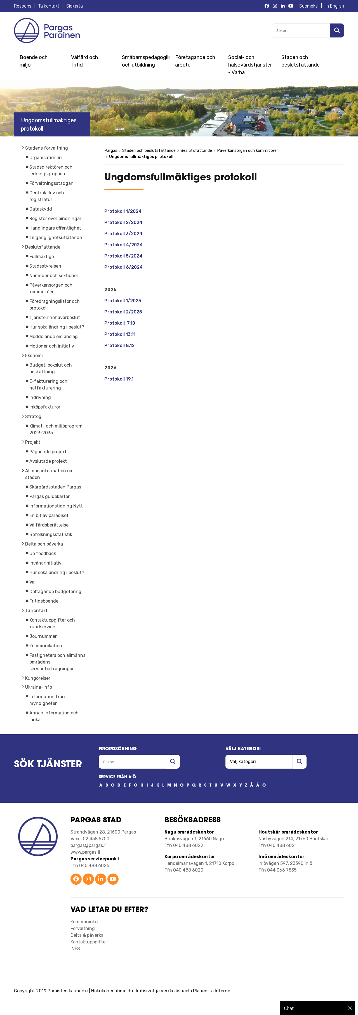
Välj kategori (243, 749)
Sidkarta (74, 6)
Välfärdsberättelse (49, 525)
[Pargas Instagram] (275, 6)
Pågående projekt (48, 451)
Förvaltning (82, 928)
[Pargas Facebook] (267, 6)
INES (75, 948)
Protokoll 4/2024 (123, 244)
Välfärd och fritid (84, 61)
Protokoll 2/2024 (123, 222)
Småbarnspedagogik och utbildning (145, 61)
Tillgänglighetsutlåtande (55, 237)
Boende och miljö (34, 61)
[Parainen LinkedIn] (100, 879)
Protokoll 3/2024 (123, 233)
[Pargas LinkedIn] (283, 6)
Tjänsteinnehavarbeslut (54, 317)
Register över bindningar (55, 218)
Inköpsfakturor (44, 407)
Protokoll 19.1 (118, 379)
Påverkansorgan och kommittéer (247, 150)
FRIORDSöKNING (118, 749)
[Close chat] (350, 1008)
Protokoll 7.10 (119, 323)
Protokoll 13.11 (119, 334)
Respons (22, 6)
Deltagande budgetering (55, 591)
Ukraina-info (38, 687)
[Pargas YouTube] (290, 6)
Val (32, 582)
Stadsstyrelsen (45, 266)
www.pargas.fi (85, 852)
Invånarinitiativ (45, 563)
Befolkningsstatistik (50, 534)
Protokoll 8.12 (119, 345)
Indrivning (40, 397)
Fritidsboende (43, 601)
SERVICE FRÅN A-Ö (117, 777)
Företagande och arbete (195, 61)
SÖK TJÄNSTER (48, 765)
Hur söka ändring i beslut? (56, 327)
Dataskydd (40, 209)
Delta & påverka (86, 935)
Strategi (34, 416)
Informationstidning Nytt (56, 506)
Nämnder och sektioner (53, 275)
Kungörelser (37, 678)
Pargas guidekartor (49, 496)
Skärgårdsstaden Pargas (55, 487)
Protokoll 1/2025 (122, 300)
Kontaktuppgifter (88, 942)
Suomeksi (309, 6)
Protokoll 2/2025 (123, 312)
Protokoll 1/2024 (123, 211)
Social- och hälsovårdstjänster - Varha (250, 64)
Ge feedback (42, 553)
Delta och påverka (44, 544)
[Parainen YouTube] (113, 879)
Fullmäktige (41, 256)
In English (335, 6)
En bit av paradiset (49, 515)
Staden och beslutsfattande (300, 61)
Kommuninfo (84, 921)
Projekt (32, 442)
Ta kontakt (48, 6)
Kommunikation (45, 645)
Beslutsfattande (42, 247)
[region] (317, 1008)
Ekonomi (34, 355)
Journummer (43, 636)
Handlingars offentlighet (55, 228)
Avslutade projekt (48, 461)
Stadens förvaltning (46, 148)
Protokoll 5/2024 (123, 256)
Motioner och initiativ (51, 346)
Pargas (110, 150)
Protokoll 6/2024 (123, 267)
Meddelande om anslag (53, 336)
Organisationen (45, 157)
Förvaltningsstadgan (51, 183)
